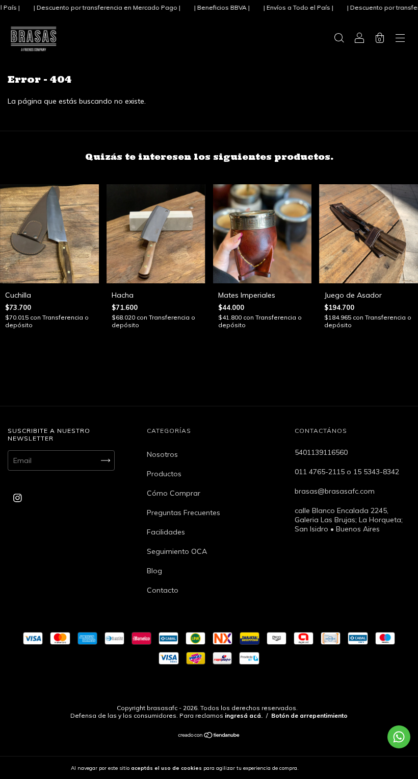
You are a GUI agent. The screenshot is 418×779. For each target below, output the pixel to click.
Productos (164, 473)
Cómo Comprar (173, 493)
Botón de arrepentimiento (309, 715)
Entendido (327, 767)
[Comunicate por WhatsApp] (398, 736)
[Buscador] (339, 39)
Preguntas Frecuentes (183, 512)
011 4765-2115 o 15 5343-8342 (347, 471)
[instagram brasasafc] (18, 498)
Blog (154, 570)
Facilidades (166, 532)
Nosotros (162, 454)
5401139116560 (321, 452)
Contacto (162, 590)
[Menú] (400, 39)
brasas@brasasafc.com (335, 491)
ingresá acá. (244, 715)
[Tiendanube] (209, 736)
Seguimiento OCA (177, 551)
